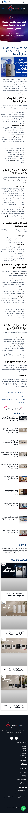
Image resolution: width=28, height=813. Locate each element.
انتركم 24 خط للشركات (7, 399)
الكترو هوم (22, 12)
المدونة (24, 758)
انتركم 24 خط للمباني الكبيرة (20, 402)
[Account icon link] (2, 2)
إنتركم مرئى (23, 775)
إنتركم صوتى (23, 772)
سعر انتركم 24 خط (21, 93)
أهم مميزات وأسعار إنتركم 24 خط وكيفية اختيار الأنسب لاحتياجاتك (14, 180)
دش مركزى (23, 782)
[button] (9, 2)
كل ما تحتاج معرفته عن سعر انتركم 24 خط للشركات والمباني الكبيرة (13, 216)
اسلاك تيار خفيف (21, 779)
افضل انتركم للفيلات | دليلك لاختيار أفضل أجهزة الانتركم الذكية (9, 454)
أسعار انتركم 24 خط (22, 392)
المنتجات (23, 751)
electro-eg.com (13, 160)
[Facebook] (25, 2)
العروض (23, 748)
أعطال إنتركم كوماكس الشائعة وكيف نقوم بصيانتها (11, 492)
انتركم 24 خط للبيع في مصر (20, 399)
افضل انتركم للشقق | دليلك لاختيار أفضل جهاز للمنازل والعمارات (9, 442)
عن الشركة (23, 755)
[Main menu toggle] (3, 9)
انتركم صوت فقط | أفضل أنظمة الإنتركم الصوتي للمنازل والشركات (10, 430)
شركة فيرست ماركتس (12, 807)
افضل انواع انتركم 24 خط (20, 396)
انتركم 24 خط (22, 83)
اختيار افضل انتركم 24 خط (10, 392)
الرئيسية (24, 746)
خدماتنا (24, 753)
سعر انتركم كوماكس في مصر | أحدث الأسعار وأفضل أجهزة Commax (9, 418)
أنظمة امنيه (23, 768)
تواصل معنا (23, 760)
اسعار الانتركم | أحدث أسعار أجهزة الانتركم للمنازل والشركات (9, 466)
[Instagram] (23, 2)
